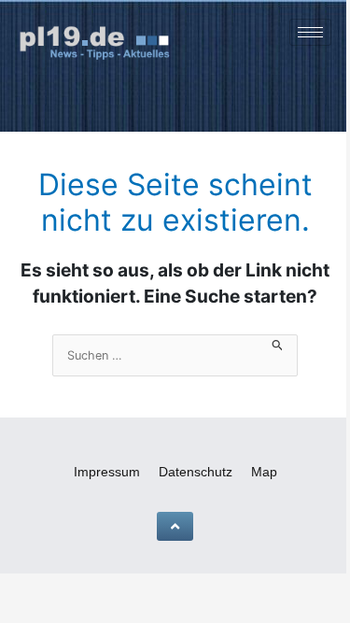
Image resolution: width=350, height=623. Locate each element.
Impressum (107, 471)
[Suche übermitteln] (278, 343)
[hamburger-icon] (310, 32)
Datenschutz (195, 471)
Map (264, 471)
